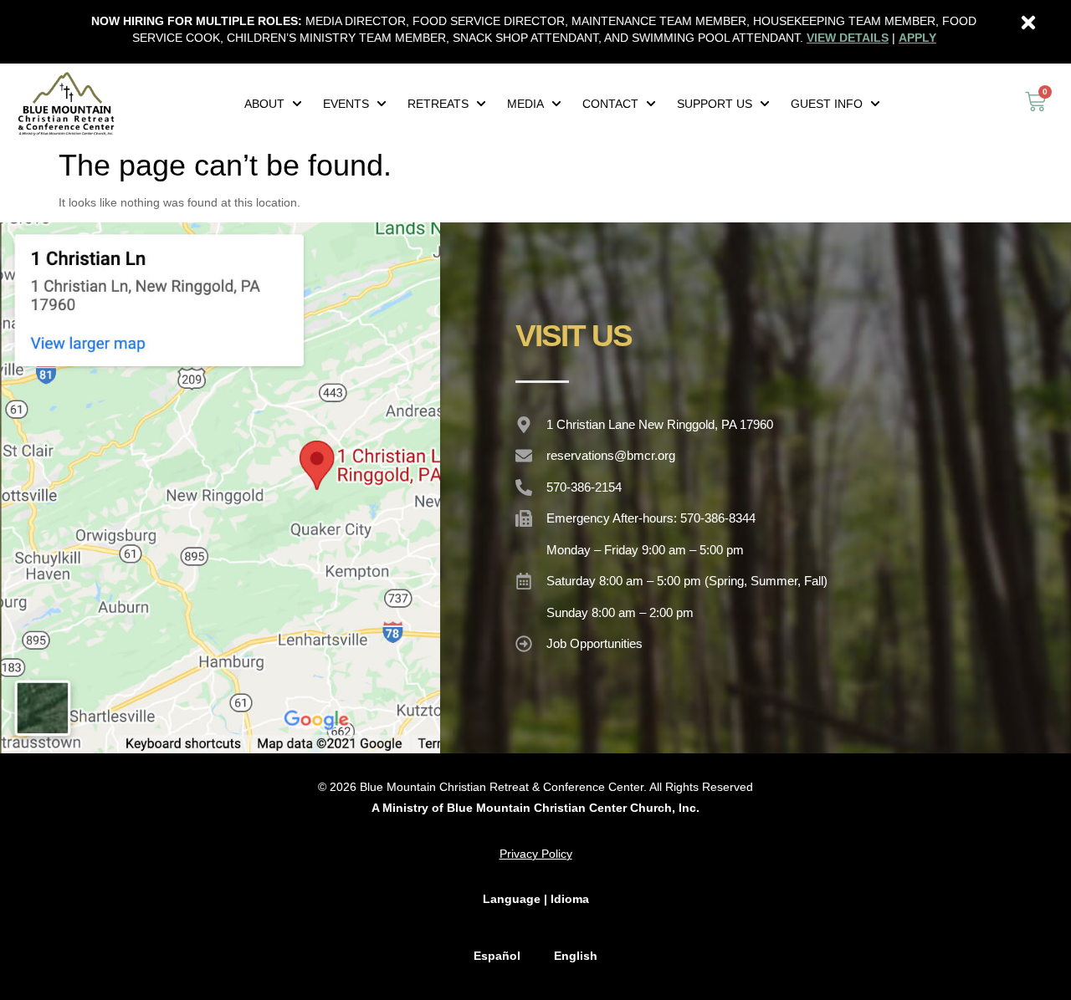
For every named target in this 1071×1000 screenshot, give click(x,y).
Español (497, 955)
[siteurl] (66, 103)
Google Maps (220, 487)
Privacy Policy (536, 853)
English (575, 955)
